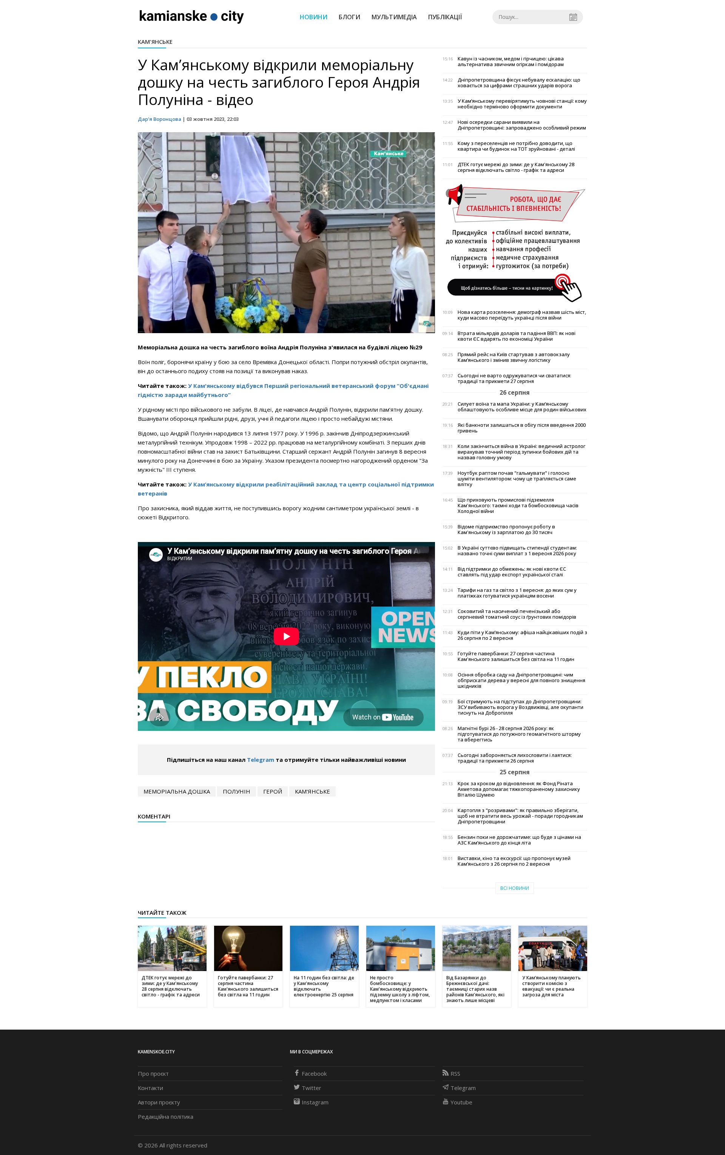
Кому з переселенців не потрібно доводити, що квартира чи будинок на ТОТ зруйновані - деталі (516, 146)
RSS (455, 1073)
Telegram (260, 759)
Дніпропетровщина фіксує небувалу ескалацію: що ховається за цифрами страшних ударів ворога (519, 82)
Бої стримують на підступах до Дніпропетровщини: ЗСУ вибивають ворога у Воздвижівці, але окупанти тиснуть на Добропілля (520, 707)
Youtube (461, 1102)
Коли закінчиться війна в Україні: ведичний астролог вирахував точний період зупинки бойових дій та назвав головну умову (521, 451)
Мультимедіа (394, 17)
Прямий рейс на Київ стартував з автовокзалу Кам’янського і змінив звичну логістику (514, 357)
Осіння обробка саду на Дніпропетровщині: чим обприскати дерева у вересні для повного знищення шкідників (521, 680)
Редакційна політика (165, 1116)
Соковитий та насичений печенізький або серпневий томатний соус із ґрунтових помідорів (517, 614)
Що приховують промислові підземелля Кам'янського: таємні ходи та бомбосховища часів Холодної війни (518, 505)
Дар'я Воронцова (159, 119)
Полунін (236, 791)
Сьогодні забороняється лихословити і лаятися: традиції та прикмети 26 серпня (515, 758)
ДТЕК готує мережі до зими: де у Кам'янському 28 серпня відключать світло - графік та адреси (516, 167)
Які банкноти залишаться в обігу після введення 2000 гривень (522, 428)
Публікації (445, 17)
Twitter (311, 1088)
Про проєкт (153, 1073)
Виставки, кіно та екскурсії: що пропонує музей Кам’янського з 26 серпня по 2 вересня (514, 861)
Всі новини (514, 888)
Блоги (349, 17)
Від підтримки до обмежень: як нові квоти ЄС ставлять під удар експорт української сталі (512, 572)
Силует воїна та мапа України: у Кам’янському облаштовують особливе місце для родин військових (522, 406)
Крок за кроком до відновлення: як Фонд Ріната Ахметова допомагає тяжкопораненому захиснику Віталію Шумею (519, 789)
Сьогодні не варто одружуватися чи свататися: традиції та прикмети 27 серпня (514, 378)
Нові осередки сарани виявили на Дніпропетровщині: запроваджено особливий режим (522, 125)
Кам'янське (155, 41)
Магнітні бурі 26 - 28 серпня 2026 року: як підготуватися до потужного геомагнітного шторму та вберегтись (519, 734)
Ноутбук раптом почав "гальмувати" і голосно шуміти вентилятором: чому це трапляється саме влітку (517, 478)
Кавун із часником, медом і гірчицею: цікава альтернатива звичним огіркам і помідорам (511, 61)
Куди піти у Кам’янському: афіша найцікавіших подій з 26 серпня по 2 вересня (522, 635)
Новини (313, 17)
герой (272, 791)
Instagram (315, 1102)
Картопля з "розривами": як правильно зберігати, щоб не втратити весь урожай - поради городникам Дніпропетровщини (520, 816)
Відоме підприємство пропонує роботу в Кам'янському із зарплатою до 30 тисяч (506, 529)
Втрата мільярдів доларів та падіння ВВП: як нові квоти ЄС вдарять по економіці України (516, 336)
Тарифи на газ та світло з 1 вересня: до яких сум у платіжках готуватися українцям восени (517, 593)
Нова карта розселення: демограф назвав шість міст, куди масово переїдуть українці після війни (522, 315)
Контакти (150, 1088)
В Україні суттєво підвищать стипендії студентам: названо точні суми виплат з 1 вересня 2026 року (517, 550)
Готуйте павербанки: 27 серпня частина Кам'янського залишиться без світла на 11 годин (516, 656)
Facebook (314, 1073)
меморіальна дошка (176, 791)
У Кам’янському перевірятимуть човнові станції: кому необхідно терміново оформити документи (522, 104)
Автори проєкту (159, 1102)
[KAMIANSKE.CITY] (192, 16)
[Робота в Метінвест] (515, 242)
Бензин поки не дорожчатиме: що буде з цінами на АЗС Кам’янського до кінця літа (519, 840)
